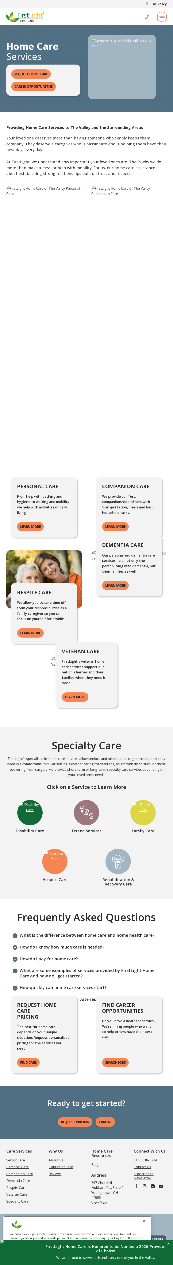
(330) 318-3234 (145, 1160)
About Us (56, 1160)
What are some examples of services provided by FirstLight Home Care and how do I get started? (87, 973)
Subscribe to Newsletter (144, 1176)
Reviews (55, 1174)
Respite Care (16, 1187)
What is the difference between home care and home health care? (87, 935)
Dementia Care (18, 1180)
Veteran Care (16, 1194)
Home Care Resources (102, 1153)
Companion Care (19, 1174)
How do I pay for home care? (49, 959)
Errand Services (86, 830)
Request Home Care (31, 74)
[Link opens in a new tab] (136, 1186)
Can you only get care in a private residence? (65, 999)
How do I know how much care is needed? (62, 947)
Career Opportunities (33, 86)
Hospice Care (55, 879)
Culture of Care (61, 1167)
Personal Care (17, 1167)
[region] (77, 1239)
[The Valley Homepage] (25, 16)
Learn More (30, 526)
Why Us (56, 1151)
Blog (95, 1164)
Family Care (143, 830)
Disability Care (30, 830)
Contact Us (142, 1167)
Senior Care (15, 1160)
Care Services (19, 1151)
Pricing (75, 1122)
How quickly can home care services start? (63, 987)
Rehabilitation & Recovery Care (118, 882)
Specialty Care (17, 1201)
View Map (99, 1202)
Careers (105, 1122)
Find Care (28, 1062)
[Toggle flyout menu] (162, 17)
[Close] (144, 1221)
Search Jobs (115, 1062)
